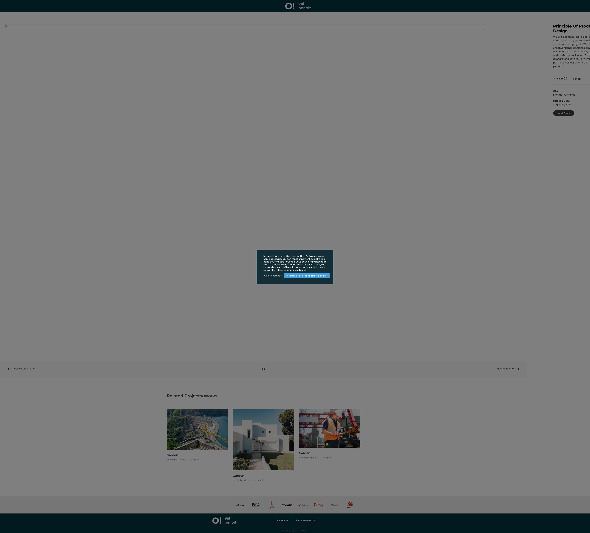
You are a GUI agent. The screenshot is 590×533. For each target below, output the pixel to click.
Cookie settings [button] (273, 275)
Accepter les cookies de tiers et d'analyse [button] (307, 275)
